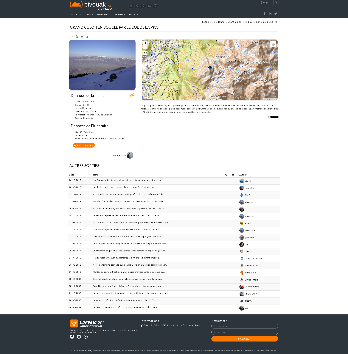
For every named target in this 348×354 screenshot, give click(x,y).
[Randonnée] (131, 6)
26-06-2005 (75, 300)
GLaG (247, 195)
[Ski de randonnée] (143, 6)
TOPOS (88, 14)
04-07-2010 (75, 257)
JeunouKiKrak (251, 265)
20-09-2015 (75, 187)
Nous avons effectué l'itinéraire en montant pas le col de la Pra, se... (126, 300)
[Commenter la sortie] (71, 36)
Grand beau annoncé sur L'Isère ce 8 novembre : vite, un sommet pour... (128, 286)
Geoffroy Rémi (251, 286)
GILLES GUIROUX (253, 258)
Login (265, 2)
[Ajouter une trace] (82, 36)
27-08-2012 (75, 222)
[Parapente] (155, 6)
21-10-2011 (75, 236)
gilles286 (249, 237)
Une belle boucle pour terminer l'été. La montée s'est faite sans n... (126, 187)
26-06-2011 (75, 250)
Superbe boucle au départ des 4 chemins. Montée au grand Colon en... (127, 279)
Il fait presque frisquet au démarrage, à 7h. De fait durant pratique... (126, 257)
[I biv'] (87, 36)
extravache (250, 272)
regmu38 (249, 188)
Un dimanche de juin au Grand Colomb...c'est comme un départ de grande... (130, 250)
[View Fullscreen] (145, 53)
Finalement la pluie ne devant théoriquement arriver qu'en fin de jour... (127, 215)
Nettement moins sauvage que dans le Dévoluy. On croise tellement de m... (130, 264)
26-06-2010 (75, 264)
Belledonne (218, 21)
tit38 (247, 251)
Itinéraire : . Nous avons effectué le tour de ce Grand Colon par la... (126, 307)
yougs (247, 180)
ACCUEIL (74, 14)
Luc (246, 209)
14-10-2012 (75, 215)
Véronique (249, 202)
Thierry (248, 300)
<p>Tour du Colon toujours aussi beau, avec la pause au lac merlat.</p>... (129, 208)
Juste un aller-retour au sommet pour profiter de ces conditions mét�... (128, 194)
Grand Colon (235, 21)
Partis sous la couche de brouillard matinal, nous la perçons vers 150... (127, 236)
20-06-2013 (75, 208)
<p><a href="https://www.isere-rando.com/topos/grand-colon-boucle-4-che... (131, 222)
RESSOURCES (102, 14)
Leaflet (268, 99)
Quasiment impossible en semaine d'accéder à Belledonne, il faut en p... (128, 229)
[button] (210, 68)
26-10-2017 (75, 180)
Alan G (247, 223)
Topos (205, 21)
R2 (87, 135)
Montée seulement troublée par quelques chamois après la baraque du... (129, 271)
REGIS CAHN (250, 293)
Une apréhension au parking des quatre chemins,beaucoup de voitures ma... (130, 243)
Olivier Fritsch (251, 279)
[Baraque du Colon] (102, 64)
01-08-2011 (75, 243)
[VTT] (149, 6)
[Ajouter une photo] (76, 36)
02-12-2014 (75, 194)
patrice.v (122, 155)
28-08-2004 (75, 307)
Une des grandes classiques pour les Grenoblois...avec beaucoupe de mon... (130, 293)
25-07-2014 (75, 201)
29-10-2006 (75, 293)
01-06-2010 (75, 271)
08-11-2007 (75, 286)
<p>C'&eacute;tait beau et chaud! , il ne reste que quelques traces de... (128, 180)
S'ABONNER (244, 338)
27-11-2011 (75, 229)
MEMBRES (119, 14)
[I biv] (71, 43)
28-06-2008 (75, 279)
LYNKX (97, 330)
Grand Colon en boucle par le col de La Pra (103, 138)
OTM (275, 99)
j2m (246, 244)
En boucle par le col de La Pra (261, 21)
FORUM (132, 14)
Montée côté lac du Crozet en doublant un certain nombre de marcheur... (129, 201)
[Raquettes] (137, 6)
